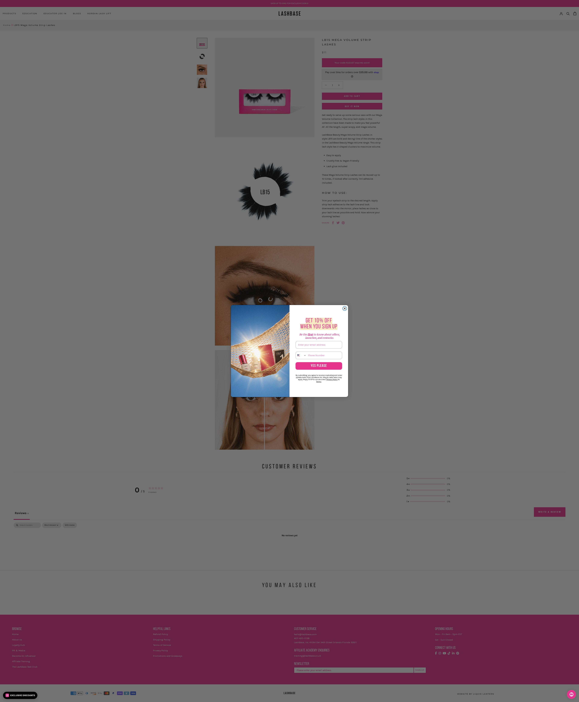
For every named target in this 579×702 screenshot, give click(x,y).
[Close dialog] (345, 308)
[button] (20, 695)
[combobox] (301, 355)
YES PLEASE (319, 366)
